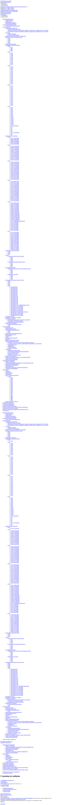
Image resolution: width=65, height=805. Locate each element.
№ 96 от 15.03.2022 (15, 208)
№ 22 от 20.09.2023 (15, 194)
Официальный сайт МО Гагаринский (11, 771)
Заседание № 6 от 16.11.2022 (17, 310)
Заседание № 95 (14, 291)
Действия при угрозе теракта (14, 354)
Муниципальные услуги (11, 334)
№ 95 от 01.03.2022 (15, 207)
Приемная (3, 742)
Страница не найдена (7, 773)
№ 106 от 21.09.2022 (15, 219)
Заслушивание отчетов (10, 267)
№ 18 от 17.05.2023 (15, 190)
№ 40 (12, 80)
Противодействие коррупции (12, 341)
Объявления (8, 371)
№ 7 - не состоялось (15, 132)
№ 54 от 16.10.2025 (15, 157)
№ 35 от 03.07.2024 (15, 170)
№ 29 (12, 67)
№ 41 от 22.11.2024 (15, 176)
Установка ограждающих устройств (13, 317)
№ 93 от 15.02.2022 (15, 205)
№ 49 (12, 58)
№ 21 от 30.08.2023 (15, 193)
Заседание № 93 (14, 289)
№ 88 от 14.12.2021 (15, 247)
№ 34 (12, 73)
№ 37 (12, 76)
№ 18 (12, 95)
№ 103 (12, 121)
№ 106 (12, 124)
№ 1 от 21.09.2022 (14, 125)
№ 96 (12, 113)
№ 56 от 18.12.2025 (15, 159)
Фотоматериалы (9, 373)
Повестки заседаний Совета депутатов (14, 37)
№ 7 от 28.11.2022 (14, 227)
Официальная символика (11, 23)
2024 (9, 40)
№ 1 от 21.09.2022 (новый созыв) (18, 221)
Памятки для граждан (13, 353)
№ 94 (12, 111)
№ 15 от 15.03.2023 (15, 187)
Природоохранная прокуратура (12, 364)
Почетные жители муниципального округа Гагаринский (15, 407)
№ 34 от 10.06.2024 (15, 168)
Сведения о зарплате (12, 348)
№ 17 (12, 93)
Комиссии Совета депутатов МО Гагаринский (16, 36)
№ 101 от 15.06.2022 (15, 214)
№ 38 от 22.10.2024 (15, 173)
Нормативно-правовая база (11, 28)
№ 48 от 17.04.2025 (15, 150)
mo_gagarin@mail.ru (5, 784)
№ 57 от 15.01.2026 (15, 138)
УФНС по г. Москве (10, 361)
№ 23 (12, 100)
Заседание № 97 (14, 293)
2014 (12, 391)
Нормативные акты (12, 344)
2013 (12, 392)
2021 (9, 231)
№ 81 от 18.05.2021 (15, 239)
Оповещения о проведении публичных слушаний (19, 319)
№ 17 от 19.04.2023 (15, 189)
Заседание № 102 (14, 299)
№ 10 (12, 86)
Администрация (6, 326)
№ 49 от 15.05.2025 (15, 151)
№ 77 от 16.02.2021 (15, 234)
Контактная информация (8, 404)
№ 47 (12, 56)
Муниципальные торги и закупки (10, 408)
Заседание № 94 (14, 290)
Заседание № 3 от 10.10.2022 (17, 307)
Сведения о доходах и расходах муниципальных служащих (21, 342)
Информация (11, 345)
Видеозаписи (8, 374)
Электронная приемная (6, 10)
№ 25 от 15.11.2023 (15, 198)
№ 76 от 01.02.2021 (15, 233)
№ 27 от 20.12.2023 (15, 200)
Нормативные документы (11, 356)
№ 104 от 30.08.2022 (15, 217)
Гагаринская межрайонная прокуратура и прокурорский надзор (19, 362)
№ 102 (12, 120)
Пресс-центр (6, 369)
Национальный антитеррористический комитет (18, 351)
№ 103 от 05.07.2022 (15, 216)
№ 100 (12, 117)
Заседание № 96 (14, 292)
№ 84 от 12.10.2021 (15, 242)
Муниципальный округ (8, 19)
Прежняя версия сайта (5, 793)
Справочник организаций (8, 403)
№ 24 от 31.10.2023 (15, 197)
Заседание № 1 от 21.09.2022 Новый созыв (20, 305)
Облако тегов (6, 410)
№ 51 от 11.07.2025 (15, 154)
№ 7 (11, 133)
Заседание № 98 (14, 294)
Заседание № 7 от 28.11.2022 (17, 312)
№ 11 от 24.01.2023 (15, 182)
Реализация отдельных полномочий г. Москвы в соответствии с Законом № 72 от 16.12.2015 (28, 31)
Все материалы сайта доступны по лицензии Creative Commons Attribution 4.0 (17, 798)
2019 (12, 385)
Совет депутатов (6, 27)
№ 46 (12, 55)
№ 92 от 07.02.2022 (15, 204)
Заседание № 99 (14, 295)
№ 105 (12, 123)
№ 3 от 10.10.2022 (14, 223)
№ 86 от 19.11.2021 (15, 244)
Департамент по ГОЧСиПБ (11, 365)
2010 (12, 395)
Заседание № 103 (14, 300)
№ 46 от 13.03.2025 (15, 148)
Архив (9, 376)
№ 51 (12, 61)
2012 (12, 393)
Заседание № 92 (14, 288)
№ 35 (12, 74)
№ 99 (12, 116)
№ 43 (12, 83)
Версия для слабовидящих (6, 794)
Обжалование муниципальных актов (14, 333)
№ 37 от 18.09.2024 (15, 172)
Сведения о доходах (10, 316)
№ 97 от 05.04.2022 (15, 209)
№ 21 (12, 98)
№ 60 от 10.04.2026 (15, 141)
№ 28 (12, 66)
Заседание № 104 (14, 301)
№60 (12, 48)
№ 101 (12, 118)
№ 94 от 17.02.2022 (15, 206)
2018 (12, 386)
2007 (12, 399)
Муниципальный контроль (11, 337)
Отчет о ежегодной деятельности (13, 25)
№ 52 (12, 62)
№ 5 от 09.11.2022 (14, 225)
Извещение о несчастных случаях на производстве (17, 367)
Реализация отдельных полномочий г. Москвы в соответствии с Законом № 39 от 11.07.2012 (28, 30)
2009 (12, 396)
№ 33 (12, 72)
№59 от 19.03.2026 (15, 140)
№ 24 (12, 101)
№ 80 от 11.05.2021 (15, 238)
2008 (12, 398)
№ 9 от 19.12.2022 (14, 230)
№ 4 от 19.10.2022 (14, 224)
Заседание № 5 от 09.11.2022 (17, 309)
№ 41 (12, 81)
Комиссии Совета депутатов (14, 29)
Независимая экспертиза (11, 44)
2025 (9, 39)
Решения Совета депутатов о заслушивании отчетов (19, 268)
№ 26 (12, 104)
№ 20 (12, 97)
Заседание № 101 (14, 298)
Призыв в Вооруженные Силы (9, 406)
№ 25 (12, 103)
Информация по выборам (11, 323)
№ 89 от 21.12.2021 (15, 248)
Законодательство (9, 20)
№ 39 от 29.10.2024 (15, 174)
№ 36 (12, 75)
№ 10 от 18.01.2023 (15, 181)
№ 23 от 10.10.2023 (15, 196)
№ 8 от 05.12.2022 (14, 229)
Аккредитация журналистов (12, 358)
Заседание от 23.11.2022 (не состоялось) (19, 311)
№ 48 (12, 57)
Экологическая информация (12, 368)
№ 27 (12, 105)
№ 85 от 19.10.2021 (15, 243)
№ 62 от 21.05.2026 (15, 142)
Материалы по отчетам (13, 274)
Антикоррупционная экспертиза (13, 45)
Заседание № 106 (14, 303)
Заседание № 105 (14, 302)
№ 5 (11, 130)
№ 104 (12, 122)
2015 (12, 390)
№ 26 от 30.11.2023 (15, 199)
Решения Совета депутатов (11, 135)
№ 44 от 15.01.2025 (15, 146)
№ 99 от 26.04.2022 (15, 212)
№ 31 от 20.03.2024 (15, 165)
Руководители (9, 21)
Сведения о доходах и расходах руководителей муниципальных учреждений (24, 343)
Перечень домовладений (13, 34)
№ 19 (12, 96)
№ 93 (12, 109)
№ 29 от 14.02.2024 (15, 163)
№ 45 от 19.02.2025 (15, 147)
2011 (12, 394)
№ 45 (12, 54)
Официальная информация (9, 360)
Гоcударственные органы (13, 352)
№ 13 (12, 89)
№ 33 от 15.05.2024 (15, 167)
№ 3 (11, 128)
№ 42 (12, 82)
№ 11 (12, 87)
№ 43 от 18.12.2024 (15, 179)
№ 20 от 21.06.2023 (15, 192)
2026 (9, 38)
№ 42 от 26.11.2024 (15, 177)
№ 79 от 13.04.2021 (15, 236)
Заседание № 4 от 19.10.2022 (17, 308)
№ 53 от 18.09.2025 (15, 156)
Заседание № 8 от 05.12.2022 (17, 314)
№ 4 (11, 129)
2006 (12, 400)
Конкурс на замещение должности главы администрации (18, 357)
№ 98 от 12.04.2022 (15, 210)
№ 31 (12, 70)
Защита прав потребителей (11, 359)
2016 (12, 389)
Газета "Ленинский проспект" (12, 375)
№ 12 (12, 88)
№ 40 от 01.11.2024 (15, 175)
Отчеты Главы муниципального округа (16, 261)
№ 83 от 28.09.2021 (15, 241)
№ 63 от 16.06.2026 (15, 143)
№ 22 (12, 99)
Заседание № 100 (14, 297)
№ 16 (12, 92)
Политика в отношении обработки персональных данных (15, 409)
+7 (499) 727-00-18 (4, 786)
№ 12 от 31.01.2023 (15, 183)
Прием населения (12, 33)
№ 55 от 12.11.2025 (15, 158)
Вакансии (8, 339)
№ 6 (11, 131)
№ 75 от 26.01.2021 (15, 232)
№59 (12, 47)
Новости (7, 370)
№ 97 (12, 114)
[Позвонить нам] (10, 741)
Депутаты (8, 32)
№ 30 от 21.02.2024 (15, 164)
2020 (12, 384)
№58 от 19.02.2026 (15, 139)
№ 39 (12, 79)
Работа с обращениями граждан (12, 340)
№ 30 (12, 69)
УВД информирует (10, 366)
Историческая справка (10, 22)
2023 (9, 41)
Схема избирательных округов (14, 324)
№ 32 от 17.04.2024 (15, 166)
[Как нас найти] (4, 741)
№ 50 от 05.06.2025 (15, 152)
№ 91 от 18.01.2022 (15, 202)
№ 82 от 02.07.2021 (15, 240)
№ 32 (12, 71)
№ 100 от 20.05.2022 (15, 213)
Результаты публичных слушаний (15, 320)
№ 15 (12, 91)
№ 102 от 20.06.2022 (15, 215)
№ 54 (12, 63)
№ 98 (12, 115)
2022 (9, 42)
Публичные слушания (10, 318)
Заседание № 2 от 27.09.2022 (17, 306)
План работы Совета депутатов (12, 250)
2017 (12, 387)
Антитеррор (8, 349)
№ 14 (12, 90)
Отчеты (7, 255)
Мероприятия (8, 335)
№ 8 (11, 134)
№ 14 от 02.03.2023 (15, 185)
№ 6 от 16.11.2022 (14, 226)
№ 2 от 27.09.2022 (14, 222)
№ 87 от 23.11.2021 (15, 246)
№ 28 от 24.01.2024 (15, 162)
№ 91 (12, 107)
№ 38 (12, 78)
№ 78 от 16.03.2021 (15, 235)
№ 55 (12, 64)
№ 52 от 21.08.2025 (15, 155)
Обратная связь (14, 10)
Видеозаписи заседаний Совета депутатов (15, 280)
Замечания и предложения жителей (15, 322)
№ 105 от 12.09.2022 (15, 218)
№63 (12, 50)
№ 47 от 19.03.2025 (15, 149)
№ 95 (12, 112)
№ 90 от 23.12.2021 (15, 249)
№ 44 (12, 53)
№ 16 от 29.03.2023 (15, 188)
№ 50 (12, 59)
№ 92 (12, 108)
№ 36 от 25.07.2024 (15, 171)
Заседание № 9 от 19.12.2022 (17, 315)
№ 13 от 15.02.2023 (15, 184)
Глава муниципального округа (9, 24)
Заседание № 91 (14, 286)
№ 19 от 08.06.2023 (15, 191)
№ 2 (11, 126)
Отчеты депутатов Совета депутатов (16, 256)
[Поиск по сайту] (8, 742)
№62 (12, 49)
